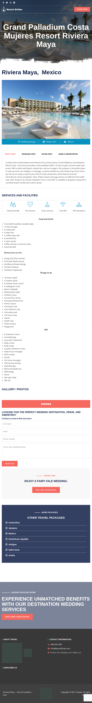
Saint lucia (14, 550)
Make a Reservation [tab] (68, 154)
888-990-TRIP (56, 644)
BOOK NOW (82, 9)
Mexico (12, 533)
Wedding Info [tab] (28, 154)
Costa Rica (14, 522)
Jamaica (13, 528)
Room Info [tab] (47, 154)
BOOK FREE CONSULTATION (17, 617)
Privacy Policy (8, 692)
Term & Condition (24, 692)
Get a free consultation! (46, 490)
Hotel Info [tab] (10, 154)
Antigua (13, 544)
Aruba (12, 555)
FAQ (5, 695)
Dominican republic (19, 539)
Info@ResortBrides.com (60, 648)
